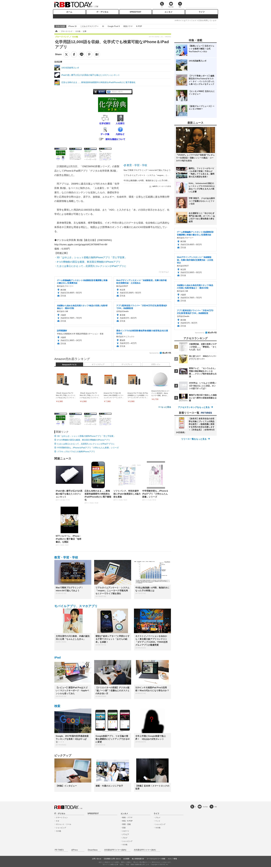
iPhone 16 (72, 26)
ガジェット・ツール (63, 824)
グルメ (157, 818)
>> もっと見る (164, 407)
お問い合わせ (96, 859)
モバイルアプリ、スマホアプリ (76, 606)
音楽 (124, 828)
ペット (157, 821)
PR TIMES (59, 850)
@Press (74, 850)
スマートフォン (62, 818)
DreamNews (93, 850)
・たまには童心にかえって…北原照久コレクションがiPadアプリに (90, 266)
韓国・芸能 (126, 824)
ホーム (69, 12)
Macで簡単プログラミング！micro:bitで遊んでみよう (147, 170)
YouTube (205, 806)
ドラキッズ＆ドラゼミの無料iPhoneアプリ (76, 451)
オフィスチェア (98, 364)
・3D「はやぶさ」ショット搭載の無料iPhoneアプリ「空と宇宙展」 (90, 257)
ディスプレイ (127, 364)
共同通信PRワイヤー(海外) (145, 850)
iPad (57, 657)
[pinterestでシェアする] (89, 54)
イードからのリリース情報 (156, 859)
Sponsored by (154, 353)
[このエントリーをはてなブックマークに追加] (97, 54)
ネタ (57, 821)
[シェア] (74, 54)
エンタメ (168, 12)
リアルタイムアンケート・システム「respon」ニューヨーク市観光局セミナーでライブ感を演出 (166, 175)
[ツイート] (66, 54)
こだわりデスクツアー (89, 26)
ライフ (202, 12)
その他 (58, 831)
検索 (57, 706)
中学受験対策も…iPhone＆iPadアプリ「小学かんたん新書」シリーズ (88, 447)
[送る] (81, 54)
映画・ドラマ (127, 818)
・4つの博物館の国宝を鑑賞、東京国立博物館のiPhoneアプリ (87, 262)
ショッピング (61, 828)
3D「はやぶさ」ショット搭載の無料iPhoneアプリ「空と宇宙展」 (86, 436)
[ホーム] (56, 31)
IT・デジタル (102, 12)
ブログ (124, 838)
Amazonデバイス (69, 365)
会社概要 (126, 859)
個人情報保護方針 (138, 859)
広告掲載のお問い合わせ (112, 859)
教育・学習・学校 (137, 165)
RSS (216, 806)
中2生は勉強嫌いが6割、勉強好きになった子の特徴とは (148, 180)
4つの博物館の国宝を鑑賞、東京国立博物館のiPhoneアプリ (83, 440)
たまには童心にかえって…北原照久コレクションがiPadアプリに (85, 444)
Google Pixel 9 (114, 26)
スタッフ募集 (172, 859)
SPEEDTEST (135, 12)
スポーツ (125, 831)
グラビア (125, 834)
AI (103, 26)
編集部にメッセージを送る (161, 186)
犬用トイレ (155, 364)
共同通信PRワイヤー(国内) (115, 850)
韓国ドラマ (128, 26)
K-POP (139, 26)
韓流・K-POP (127, 821)
